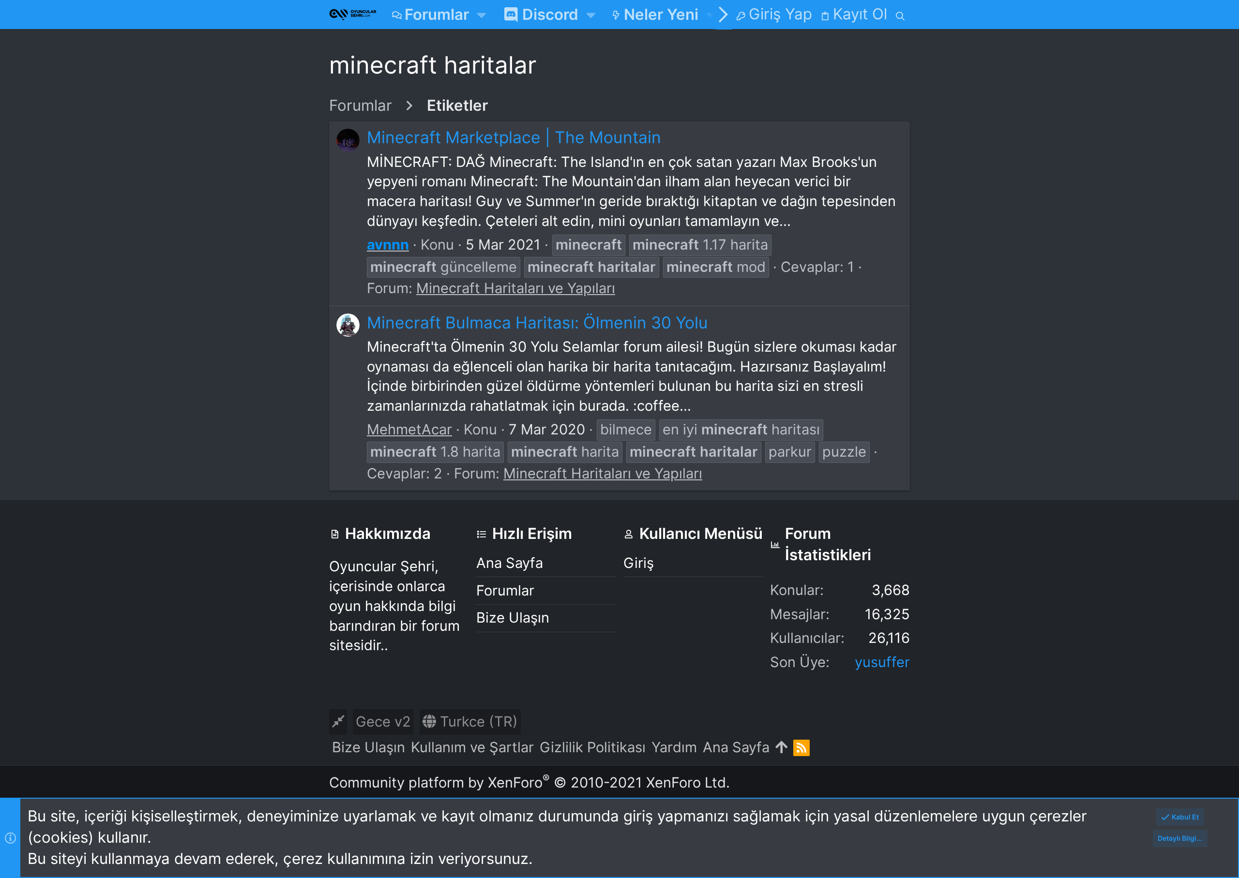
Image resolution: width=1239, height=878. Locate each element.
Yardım (674, 747)
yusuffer (882, 662)
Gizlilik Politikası (593, 747)
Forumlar (505, 590)
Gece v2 (383, 721)
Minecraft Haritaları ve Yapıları (515, 288)
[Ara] (900, 14)
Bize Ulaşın (512, 617)
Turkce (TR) (477, 721)
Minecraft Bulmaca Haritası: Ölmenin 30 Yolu (537, 322)
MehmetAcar (409, 429)
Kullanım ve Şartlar (472, 747)
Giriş (638, 562)
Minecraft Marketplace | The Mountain (514, 137)
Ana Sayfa (509, 562)
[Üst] (781, 747)
